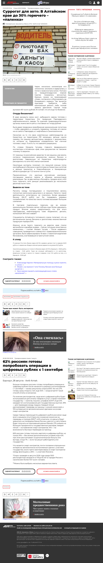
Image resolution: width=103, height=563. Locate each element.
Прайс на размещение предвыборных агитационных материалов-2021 (39, 528)
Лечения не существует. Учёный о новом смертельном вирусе (87, 375)
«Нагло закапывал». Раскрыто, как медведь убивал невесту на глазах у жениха (88, 93)
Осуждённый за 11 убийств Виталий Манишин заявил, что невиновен (84, 15)
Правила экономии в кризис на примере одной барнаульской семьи (53, 312)
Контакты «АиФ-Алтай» (24, 525)
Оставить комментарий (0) (51, 471)
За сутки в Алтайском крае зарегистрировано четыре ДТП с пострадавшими (84, 23)
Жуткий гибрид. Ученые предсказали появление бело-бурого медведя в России (88, 60)
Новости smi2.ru (9, 352)
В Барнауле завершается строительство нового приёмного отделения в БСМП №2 (84, 31)
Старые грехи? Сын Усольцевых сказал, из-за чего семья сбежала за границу (88, 66)
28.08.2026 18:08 (8, 358)
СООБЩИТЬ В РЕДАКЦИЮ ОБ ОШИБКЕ (75, 528)
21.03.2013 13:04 (7, 8)
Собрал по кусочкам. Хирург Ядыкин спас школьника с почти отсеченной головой (88, 86)
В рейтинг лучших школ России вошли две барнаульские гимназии (84, 47)
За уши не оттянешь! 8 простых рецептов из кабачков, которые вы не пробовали (88, 396)
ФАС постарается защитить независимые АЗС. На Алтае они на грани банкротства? (21, 319)
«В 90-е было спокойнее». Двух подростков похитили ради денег (87, 389)
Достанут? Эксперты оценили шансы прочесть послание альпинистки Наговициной (88, 370)
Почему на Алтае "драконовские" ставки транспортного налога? (53, 318)
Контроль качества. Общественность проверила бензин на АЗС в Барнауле (20, 325)
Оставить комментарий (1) (51, 281)
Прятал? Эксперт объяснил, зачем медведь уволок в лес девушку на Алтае (87, 383)
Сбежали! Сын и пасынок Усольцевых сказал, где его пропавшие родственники (88, 363)
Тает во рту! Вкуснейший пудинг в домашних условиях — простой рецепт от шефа (87, 80)
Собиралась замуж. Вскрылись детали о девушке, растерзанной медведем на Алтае (87, 73)
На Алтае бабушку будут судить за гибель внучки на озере (84, 39)
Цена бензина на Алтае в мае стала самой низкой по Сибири (21, 311)
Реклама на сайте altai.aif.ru (43, 525)
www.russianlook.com (13, 75)
